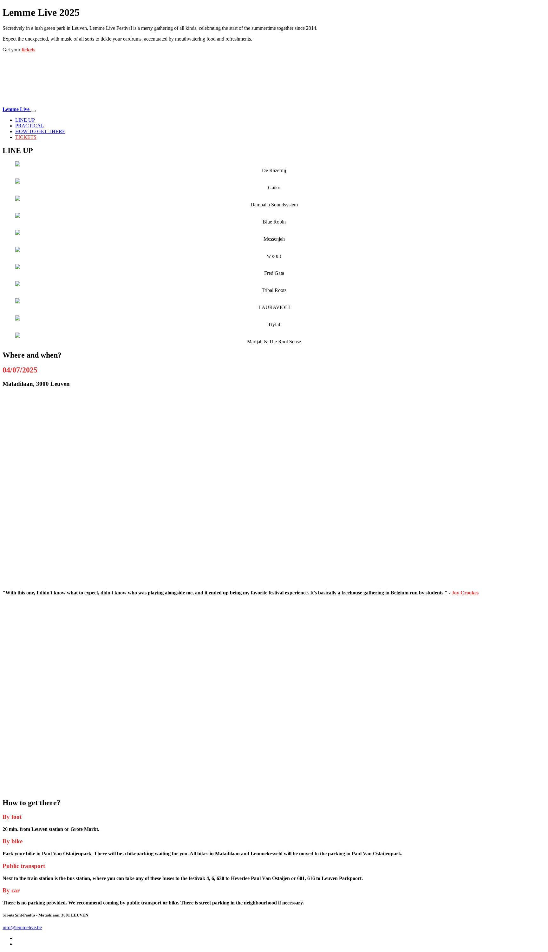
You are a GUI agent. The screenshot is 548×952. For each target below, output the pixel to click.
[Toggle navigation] (33, 111)
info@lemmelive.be (22, 927)
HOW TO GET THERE (40, 131)
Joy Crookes (465, 592)
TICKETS (25, 137)
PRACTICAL (29, 125)
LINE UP (25, 120)
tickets (28, 49)
